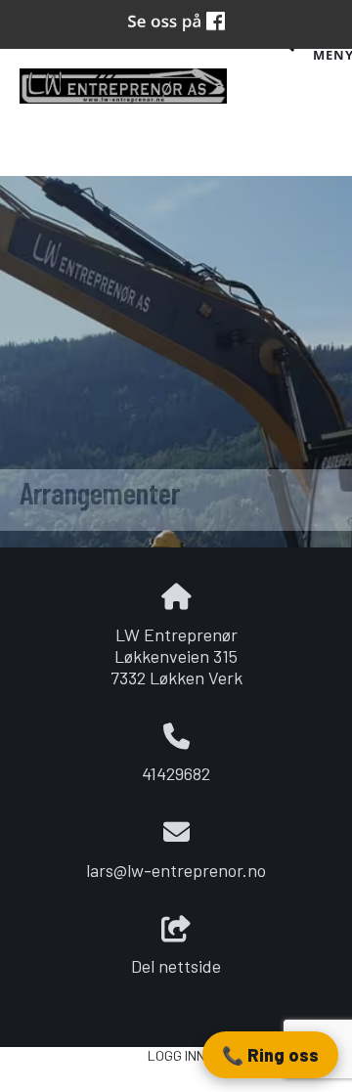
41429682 (176, 773)
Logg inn (176, 1055)
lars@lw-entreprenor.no (176, 870)
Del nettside (176, 966)
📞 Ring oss (270, 1055)
